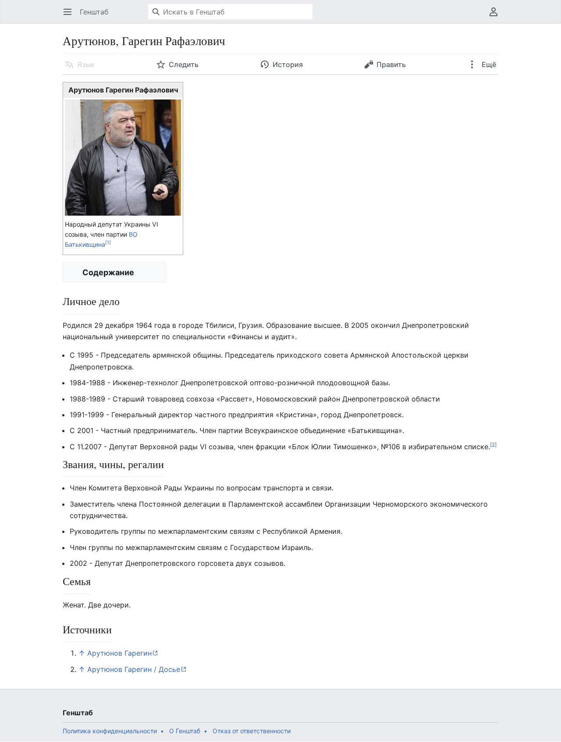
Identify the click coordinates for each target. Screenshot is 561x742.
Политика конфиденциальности (110, 731)
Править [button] (391, 64)
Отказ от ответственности (252, 731)
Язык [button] (86, 64)
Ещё (488, 64)
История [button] (288, 64)
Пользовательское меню (496, 16)
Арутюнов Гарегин (119, 653)
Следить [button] (184, 64)
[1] (108, 243)
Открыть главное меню (70, 16)
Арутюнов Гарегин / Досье (133, 669)
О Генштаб (184, 731)
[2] (493, 444)
